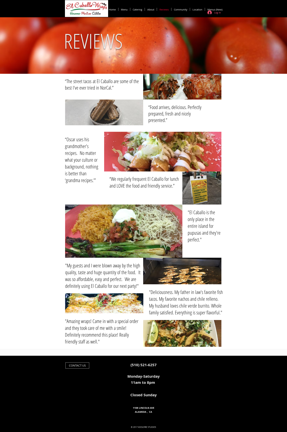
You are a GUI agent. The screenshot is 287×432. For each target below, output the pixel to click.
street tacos (83, 81)
